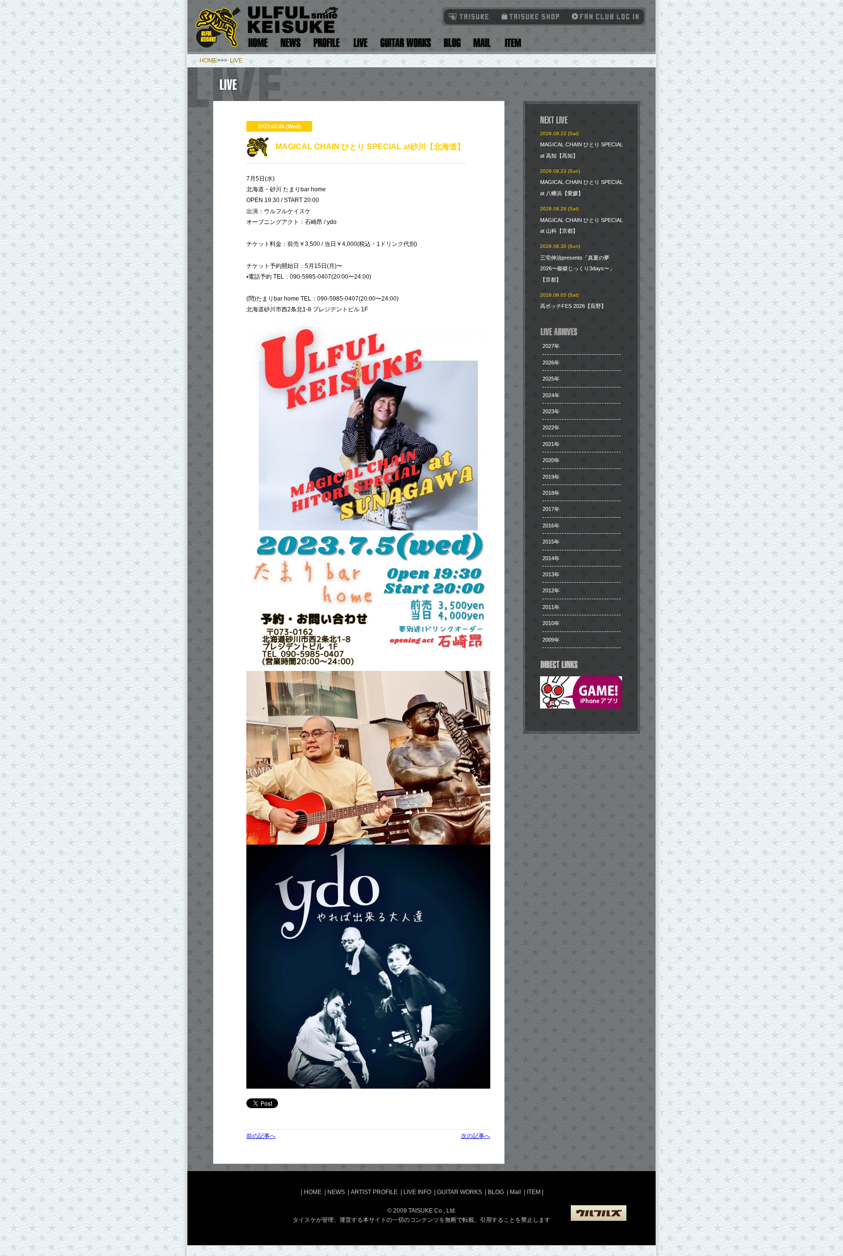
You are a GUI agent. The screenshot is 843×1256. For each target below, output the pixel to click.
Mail (481, 42)
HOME (208, 60)
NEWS (336, 1192)
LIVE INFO (417, 1192)
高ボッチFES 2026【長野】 (573, 306)
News (290, 42)
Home (258, 42)
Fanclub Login (603, 16)
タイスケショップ (530, 16)
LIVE (236, 60)
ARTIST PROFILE (374, 1192)
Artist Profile (326, 42)
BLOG (496, 1192)
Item (511, 42)
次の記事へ (475, 1136)
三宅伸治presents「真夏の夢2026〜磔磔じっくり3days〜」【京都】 (577, 269)
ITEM (534, 1192)
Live (360, 42)
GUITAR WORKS (459, 1192)
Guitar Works (406, 42)
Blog (452, 42)
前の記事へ (261, 1136)
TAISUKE (469, 16)
